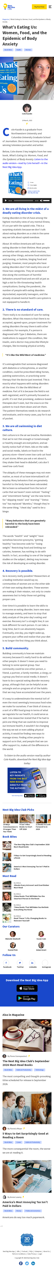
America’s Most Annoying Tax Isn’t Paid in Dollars (25, 1204)
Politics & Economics (33, 1211)
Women (28, 50)
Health (18, 50)
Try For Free (39, 7)
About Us (46, 1251)
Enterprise (38, 1251)
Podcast (24, 1251)
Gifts (18, 1251)
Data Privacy (32, 1254)
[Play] (6, 200)
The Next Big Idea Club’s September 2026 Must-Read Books (26, 1063)
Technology (40, 1070)
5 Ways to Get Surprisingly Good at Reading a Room (25, 1135)
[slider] (46, 200)
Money (18, 1211)
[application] (27, 200)
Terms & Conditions (18, 1254)
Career (18, 1142)
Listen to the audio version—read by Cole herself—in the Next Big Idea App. (25, 163)
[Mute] (41, 200)
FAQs (31, 1251)
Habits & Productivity (23, 1070)
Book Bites (8, 50)
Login (40, 1254)
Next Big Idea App (9, 1251)
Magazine (6, 19)
